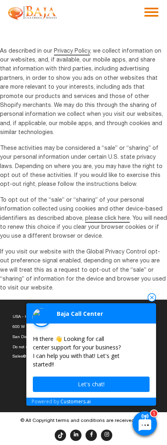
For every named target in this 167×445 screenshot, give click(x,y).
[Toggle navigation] (151, 11)
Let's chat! (91, 384)
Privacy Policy (72, 51)
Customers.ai (75, 401)
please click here (107, 218)
